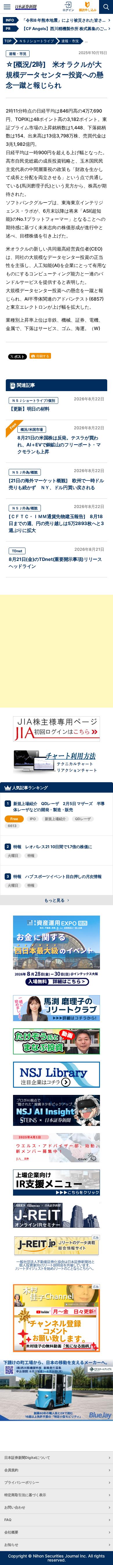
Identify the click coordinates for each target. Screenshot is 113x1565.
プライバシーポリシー (21, 1482)
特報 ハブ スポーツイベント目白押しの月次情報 (57, 876)
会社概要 (11, 1532)
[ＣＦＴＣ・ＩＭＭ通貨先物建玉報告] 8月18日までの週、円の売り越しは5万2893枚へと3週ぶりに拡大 (56, 523)
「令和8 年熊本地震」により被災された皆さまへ (65, 20)
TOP (8, 41)
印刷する (42, 356)
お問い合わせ (14, 1507)
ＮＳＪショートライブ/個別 (33, 400)
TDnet (17, 551)
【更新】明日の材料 (29, 409)
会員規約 (11, 1470)
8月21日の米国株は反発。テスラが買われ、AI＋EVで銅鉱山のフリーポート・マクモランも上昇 (59, 444)
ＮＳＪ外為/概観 (25, 472)
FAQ (7, 1520)
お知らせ (11, 1544)
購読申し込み (87, 10)
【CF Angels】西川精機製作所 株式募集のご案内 (65, 28)
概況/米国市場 (32, 429)
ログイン (68, 10)
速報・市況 (17, 53)
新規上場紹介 (55, 819)
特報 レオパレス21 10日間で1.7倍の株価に (52, 846)
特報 (31, 855)
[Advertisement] (56, 651)
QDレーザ (83, 819)
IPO (33, 819)
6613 (12, 826)
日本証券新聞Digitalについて (27, 1457)
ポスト (19, 356)
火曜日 (13, 855)
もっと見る (54, 900)
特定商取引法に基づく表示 (25, 1495)
